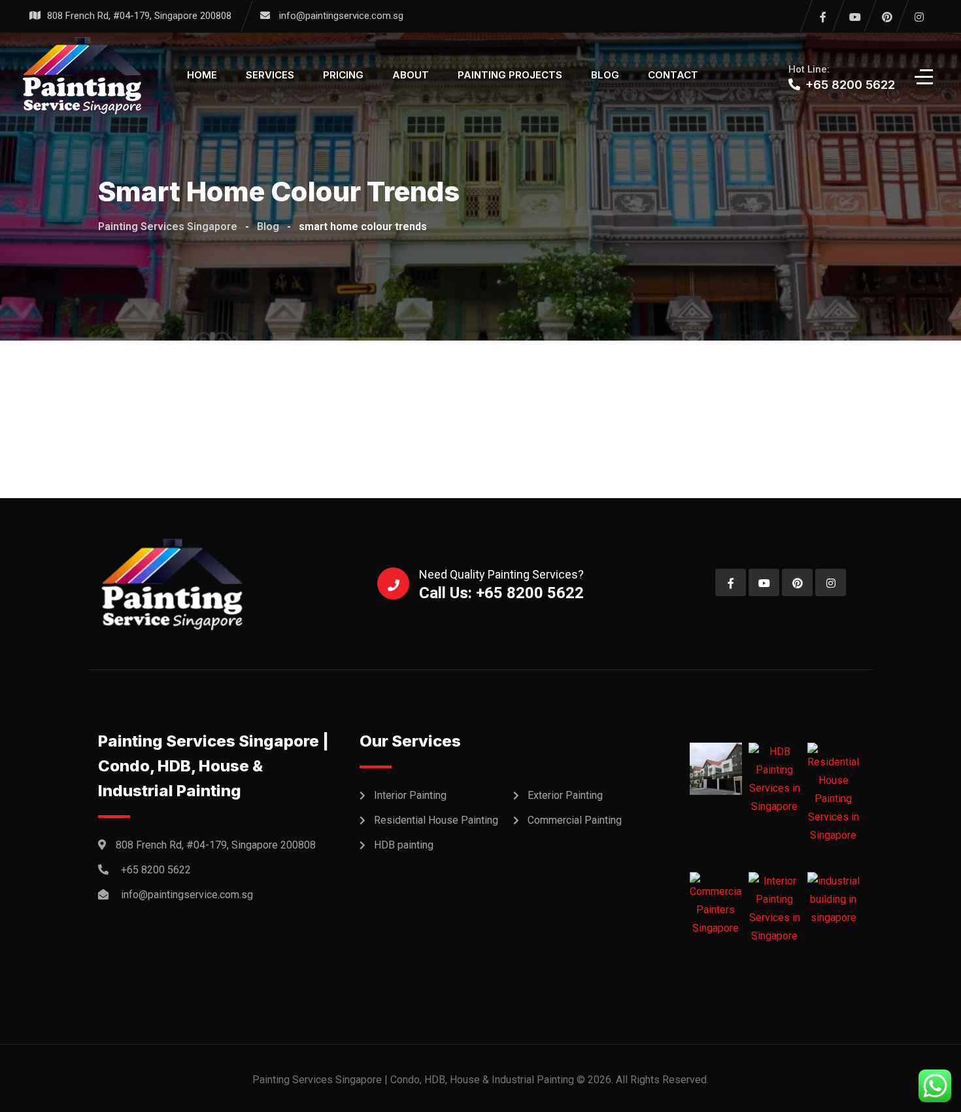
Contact (673, 75)
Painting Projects (510, 75)
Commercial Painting (575, 820)
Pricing (343, 75)
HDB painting (403, 845)
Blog (605, 75)
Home (202, 75)
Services (270, 75)
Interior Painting (410, 795)
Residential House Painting (436, 820)
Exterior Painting (565, 795)
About (410, 75)
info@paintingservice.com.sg (341, 16)
